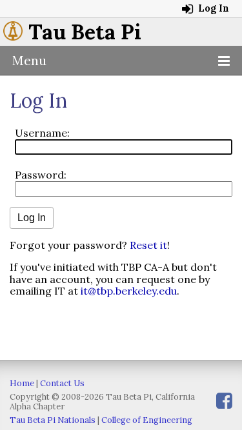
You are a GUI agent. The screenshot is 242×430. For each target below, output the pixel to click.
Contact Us (62, 383)
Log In (212, 8)
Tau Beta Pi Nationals (53, 420)
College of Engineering (146, 420)
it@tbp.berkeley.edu (129, 290)
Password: (40, 174)
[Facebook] (224, 401)
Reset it (148, 245)
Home (22, 383)
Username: (42, 132)
